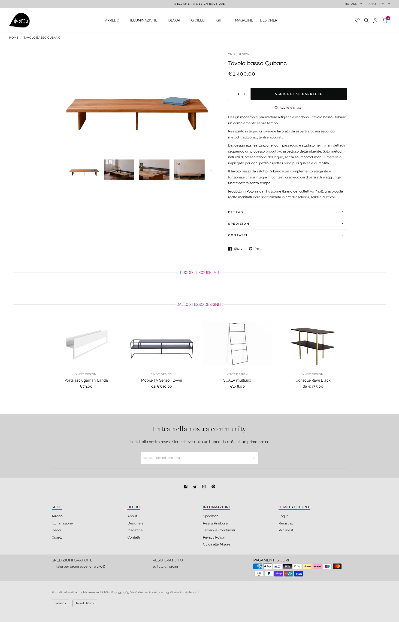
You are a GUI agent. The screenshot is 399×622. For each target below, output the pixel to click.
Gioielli (57, 537)
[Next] (211, 170)
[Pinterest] (213, 487)
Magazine (135, 530)
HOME (13, 37)
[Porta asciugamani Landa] (86, 343)
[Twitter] (195, 487)
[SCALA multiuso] (237, 343)
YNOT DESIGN (239, 54)
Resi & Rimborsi (215, 523)
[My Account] (375, 20)
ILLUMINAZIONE (143, 20)
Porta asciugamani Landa (86, 380)
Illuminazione (62, 523)
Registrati (286, 523)
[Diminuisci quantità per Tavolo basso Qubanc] (231, 94)
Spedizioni (211, 516)
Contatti (133, 537)
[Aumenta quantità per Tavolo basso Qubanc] (244, 94)
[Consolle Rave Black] (313, 343)
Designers (135, 523)
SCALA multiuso (237, 380)
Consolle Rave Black (313, 380)
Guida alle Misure (216, 544)
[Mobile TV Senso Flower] (161, 343)
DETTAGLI (237, 212)
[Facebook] (186, 487)
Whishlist (286, 530)
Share (238, 248)
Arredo (57, 516)
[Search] (366, 20)
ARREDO (112, 20)
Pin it (258, 248)
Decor (56, 530)
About (132, 516)
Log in (284, 516)
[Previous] (61, 170)
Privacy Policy (214, 537)
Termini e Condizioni (219, 530)
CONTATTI (238, 235)
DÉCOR (174, 20)
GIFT (220, 20)
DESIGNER (268, 20)
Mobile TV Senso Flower (161, 380)
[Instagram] (204, 487)
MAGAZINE (244, 20)
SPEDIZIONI (239, 223)
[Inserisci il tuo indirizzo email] (253, 458)
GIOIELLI (198, 20)
